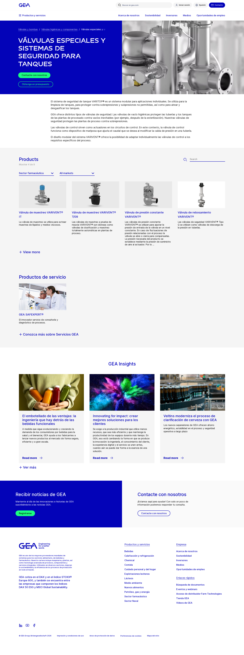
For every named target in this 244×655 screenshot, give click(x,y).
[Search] (187, 159)
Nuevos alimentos (134, 587)
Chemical (129, 560)
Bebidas (128, 551)
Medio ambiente (133, 582)
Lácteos (128, 578)
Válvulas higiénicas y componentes (59, 29)
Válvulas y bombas (28, 29)
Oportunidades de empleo (190, 569)
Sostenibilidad (184, 555)
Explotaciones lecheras (137, 573)
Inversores (182, 560)
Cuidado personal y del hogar (140, 569)
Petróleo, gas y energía (137, 591)
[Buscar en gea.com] (119, 5)
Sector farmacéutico (135, 596)
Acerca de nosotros (186, 551)
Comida (128, 564)
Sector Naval (131, 601)
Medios (180, 564)
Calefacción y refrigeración (139, 555)
